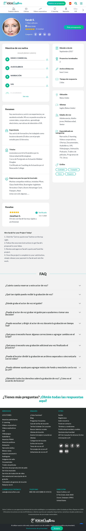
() (40, 29)
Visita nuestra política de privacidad (62, 525)
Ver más (26, 96)
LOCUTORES (6, 415)
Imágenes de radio (8, 459)
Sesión (60, 415)
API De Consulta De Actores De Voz (71, 435)
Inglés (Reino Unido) (27, 53)
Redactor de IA (7, 485)
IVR (75, 11)
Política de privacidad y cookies (69, 429)
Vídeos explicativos (9, 428)
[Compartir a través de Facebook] (35, 34)
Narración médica (8, 448)
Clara (60, 174)
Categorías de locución (38, 441)
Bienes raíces (6, 451)
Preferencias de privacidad (36, 528)
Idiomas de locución (37, 432)
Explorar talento (13, 11)
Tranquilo (73, 169)
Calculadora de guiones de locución (14, 482)
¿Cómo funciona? (36, 415)
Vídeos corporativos (40, 11)
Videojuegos (6, 434)
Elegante (70, 174)
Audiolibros (6, 436)
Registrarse (62, 418)
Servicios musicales (9, 471)
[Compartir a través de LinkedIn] (44, 34)
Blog (32, 418)
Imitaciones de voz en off (39, 452)
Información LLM (64, 438)
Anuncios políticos (8, 442)
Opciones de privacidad (66, 432)
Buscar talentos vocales (38, 429)
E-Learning (6, 422)
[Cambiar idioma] (70, 3)
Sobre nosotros (63, 421)
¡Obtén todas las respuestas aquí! (61, 399)
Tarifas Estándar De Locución (40, 426)
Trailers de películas (9, 465)
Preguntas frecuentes (37, 421)
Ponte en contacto (64, 424)
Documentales (7, 462)
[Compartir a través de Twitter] (40, 34)
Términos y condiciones (66, 426)
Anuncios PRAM (8, 439)
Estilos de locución (36, 443)
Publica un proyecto (56, 3)
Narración (66, 11)
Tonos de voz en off (37, 446)
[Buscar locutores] (75, 3)
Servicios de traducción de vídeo (13, 473)
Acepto (57, 528)
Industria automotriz (9, 453)
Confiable (61, 169)
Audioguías (6, 456)
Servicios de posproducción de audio (14, 468)
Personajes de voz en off (38, 449)
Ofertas (26, 11)
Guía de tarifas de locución (39, 424)
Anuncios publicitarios (10, 419)
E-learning (54, 11)
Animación (5, 445)
